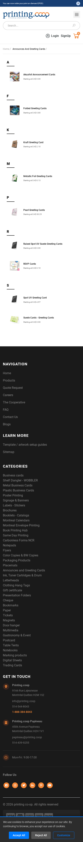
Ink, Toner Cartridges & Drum (22, 575)
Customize (63, 835)
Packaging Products (16, 560)
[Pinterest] (41, 785)
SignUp (66, 36)
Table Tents (11, 645)
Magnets (9, 620)
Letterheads (11, 580)
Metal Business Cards (17, 485)
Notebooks (10, 650)
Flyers (7, 550)
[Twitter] (24, 785)
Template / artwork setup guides (25, 444)
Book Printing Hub (15, 530)
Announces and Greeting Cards (24, 570)
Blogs (7, 424)
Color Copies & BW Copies (20, 555)
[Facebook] (6, 785)
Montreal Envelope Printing (21, 525)
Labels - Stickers (14, 505)
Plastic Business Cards (18, 490)
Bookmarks (10, 605)
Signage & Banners (16, 500)
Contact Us (10, 417)
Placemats (10, 565)
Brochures (10, 510)
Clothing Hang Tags (16, 585)
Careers (8, 395)
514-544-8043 (20, 706)
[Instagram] (15, 785)
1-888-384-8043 (22, 712)
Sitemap (8, 452)
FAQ (5, 409)
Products (9, 380)
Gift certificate (12, 590)
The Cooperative (14, 402)
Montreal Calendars (16, 520)
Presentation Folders (17, 595)
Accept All (19, 835)
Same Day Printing (15, 535)
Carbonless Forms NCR (18, 540)
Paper (7, 610)
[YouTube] (50, 785)
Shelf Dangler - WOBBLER (20, 480)
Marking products (15, 655)
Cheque (8, 600)
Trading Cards (12, 665)
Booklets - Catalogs (16, 515)
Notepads (9, 545)
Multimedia (10, 630)
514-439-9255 (20, 742)
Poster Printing (13, 495)
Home (6, 49)
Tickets (8, 615)
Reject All (41, 835)
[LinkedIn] (32, 785)
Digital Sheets (12, 660)
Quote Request (13, 388)
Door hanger (11, 625)
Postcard (9, 640)
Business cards (13, 475)
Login (55, 36)
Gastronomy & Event (17, 635)
